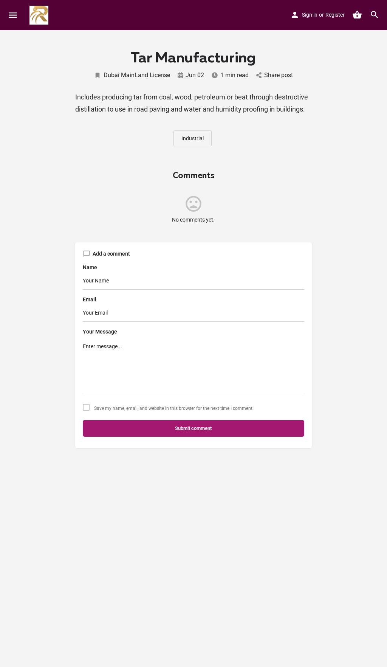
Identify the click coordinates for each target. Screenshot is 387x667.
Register (335, 15)
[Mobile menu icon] (13, 15)
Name (90, 267)
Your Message (100, 332)
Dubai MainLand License (137, 75)
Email (89, 299)
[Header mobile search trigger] (374, 15)
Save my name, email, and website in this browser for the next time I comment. (174, 408)
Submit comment (193, 428)
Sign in (309, 15)
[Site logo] (39, 15)
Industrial (192, 138)
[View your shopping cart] (357, 15)
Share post (278, 75)
